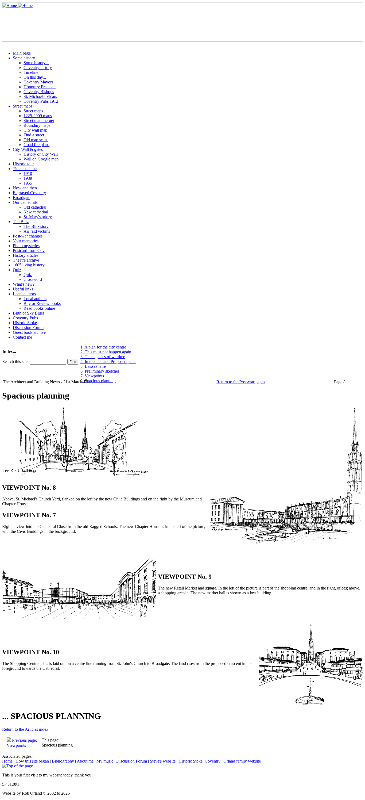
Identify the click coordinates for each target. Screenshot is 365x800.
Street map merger (39, 120)
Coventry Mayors (38, 82)
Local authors (24, 294)
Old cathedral (35, 207)
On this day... (35, 77)
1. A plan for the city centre (103, 347)
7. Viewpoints (92, 376)
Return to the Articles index (25, 729)
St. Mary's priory (38, 217)
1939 (28, 178)
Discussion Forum (28, 327)
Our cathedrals (25, 202)
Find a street (34, 135)
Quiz (17, 269)
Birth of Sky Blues (28, 313)
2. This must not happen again (105, 352)
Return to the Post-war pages (240, 382)
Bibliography (63, 761)
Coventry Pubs (25, 318)
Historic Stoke (25, 322)
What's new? (23, 284)
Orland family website (242, 761)
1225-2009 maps (38, 115)
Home (7, 761)
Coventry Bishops (39, 91)
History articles (25, 255)
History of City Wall (41, 154)
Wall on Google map (41, 159)
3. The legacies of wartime (102, 356)
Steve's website (163, 761)
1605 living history (29, 265)
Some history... (25, 58)
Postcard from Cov (29, 250)
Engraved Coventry (29, 192)
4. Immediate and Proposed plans (108, 361)
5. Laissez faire (93, 366)
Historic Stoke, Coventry (199, 761)
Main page (22, 53)
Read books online (39, 308)
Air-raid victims (37, 231)
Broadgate (21, 197)
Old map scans (36, 139)
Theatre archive (26, 260)
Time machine (25, 168)
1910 (28, 173)
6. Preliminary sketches (99, 371)
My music (104, 761)
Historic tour (23, 164)
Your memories (25, 241)
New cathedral (36, 212)
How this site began (32, 761)
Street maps (22, 106)
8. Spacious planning (98, 380)
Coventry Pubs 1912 (41, 101)
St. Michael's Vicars (40, 96)
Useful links (23, 289)
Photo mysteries (26, 245)
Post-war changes (27, 236)
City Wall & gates (28, 149)
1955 (28, 183)
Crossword (33, 279)
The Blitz (21, 221)
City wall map (35, 130)
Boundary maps (37, 125)
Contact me (22, 337)
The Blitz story (36, 226)
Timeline (31, 72)
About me (85, 761)
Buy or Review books (42, 303)
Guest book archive (29, 332)
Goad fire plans (36, 144)
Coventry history (38, 67)
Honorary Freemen (40, 87)
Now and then (25, 188)
